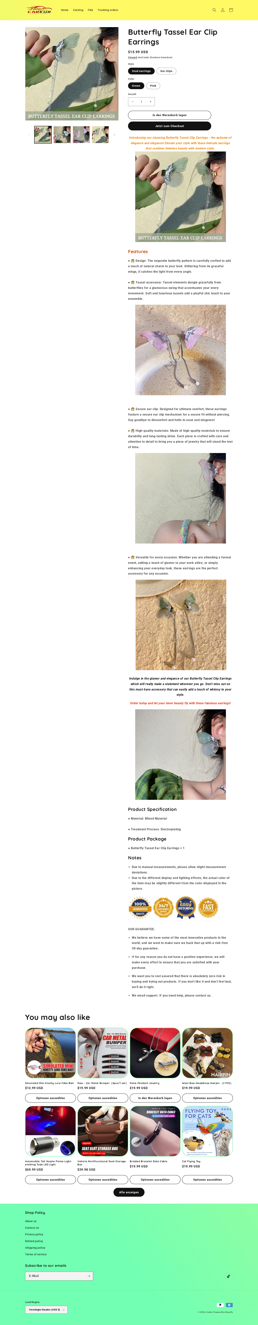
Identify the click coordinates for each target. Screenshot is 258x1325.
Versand (132, 57)
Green (136, 85)
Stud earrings (141, 71)
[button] (214, 10)
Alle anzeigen (129, 1192)
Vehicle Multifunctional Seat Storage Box (101, 1163)
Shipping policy (35, 1247)
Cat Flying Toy (191, 1161)
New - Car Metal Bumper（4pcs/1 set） (102, 1083)
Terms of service (36, 1254)
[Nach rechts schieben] (114, 135)
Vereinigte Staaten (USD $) (44, 1309)
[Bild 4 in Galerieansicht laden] (100, 134)
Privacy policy (34, 1234)
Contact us (32, 1227)
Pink (153, 85)
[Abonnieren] (89, 1276)
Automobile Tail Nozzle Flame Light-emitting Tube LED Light (48, 1163)
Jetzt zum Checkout (169, 126)
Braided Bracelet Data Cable (148, 1161)
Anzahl (132, 94)
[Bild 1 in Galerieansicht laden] (43, 134)
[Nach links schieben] (29, 135)
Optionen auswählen (50, 1098)
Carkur (209, 1312)
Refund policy (34, 1241)
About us (31, 1221)
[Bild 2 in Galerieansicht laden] (62, 134)
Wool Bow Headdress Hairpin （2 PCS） (207, 1083)
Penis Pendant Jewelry (145, 1083)
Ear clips (166, 71)
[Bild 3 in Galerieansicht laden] (81, 134)
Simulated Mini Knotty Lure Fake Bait (49, 1083)
